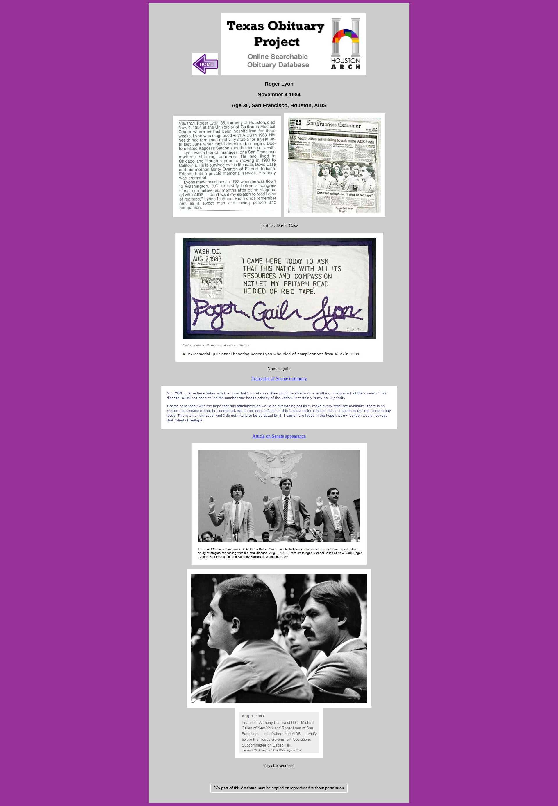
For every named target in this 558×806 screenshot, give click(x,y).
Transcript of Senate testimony (279, 378)
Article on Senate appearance (279, 436)
